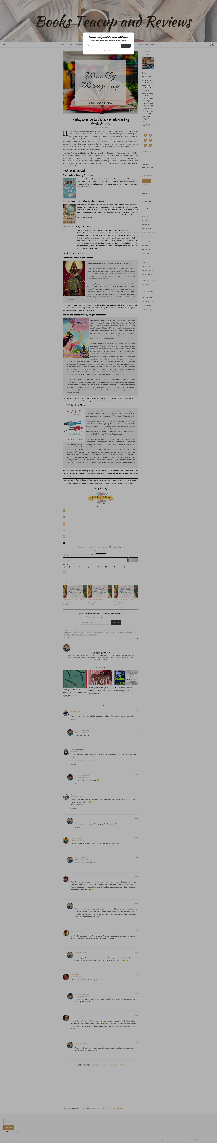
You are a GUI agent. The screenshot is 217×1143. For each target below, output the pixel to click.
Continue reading (108, 50)
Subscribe (126, 46)
